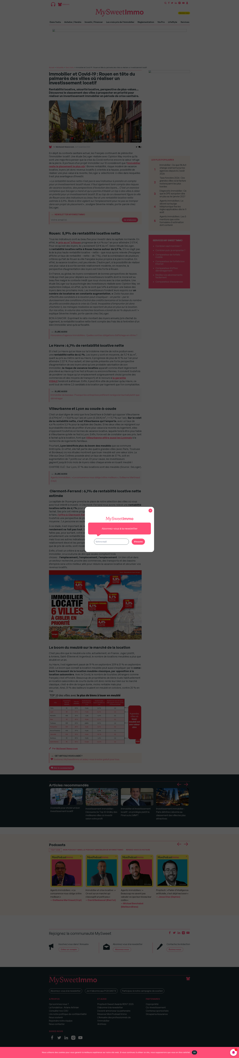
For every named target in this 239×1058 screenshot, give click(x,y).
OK (194, 1052)
